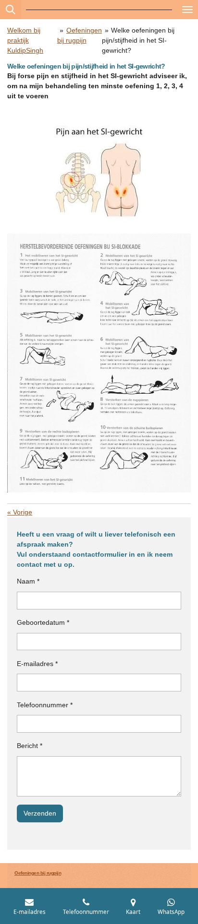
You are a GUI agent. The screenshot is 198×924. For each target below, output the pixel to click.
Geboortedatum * (43, 622)
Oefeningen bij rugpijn (37, 873)
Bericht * (29, 745)
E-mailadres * (37, 663)
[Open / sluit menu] (187, 9)
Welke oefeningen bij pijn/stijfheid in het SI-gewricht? (138, 40)
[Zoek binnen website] (10, 9)
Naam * (28, 581)
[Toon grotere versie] (99, 174)
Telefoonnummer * (45, 705)
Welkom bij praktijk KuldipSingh (25, 40)
